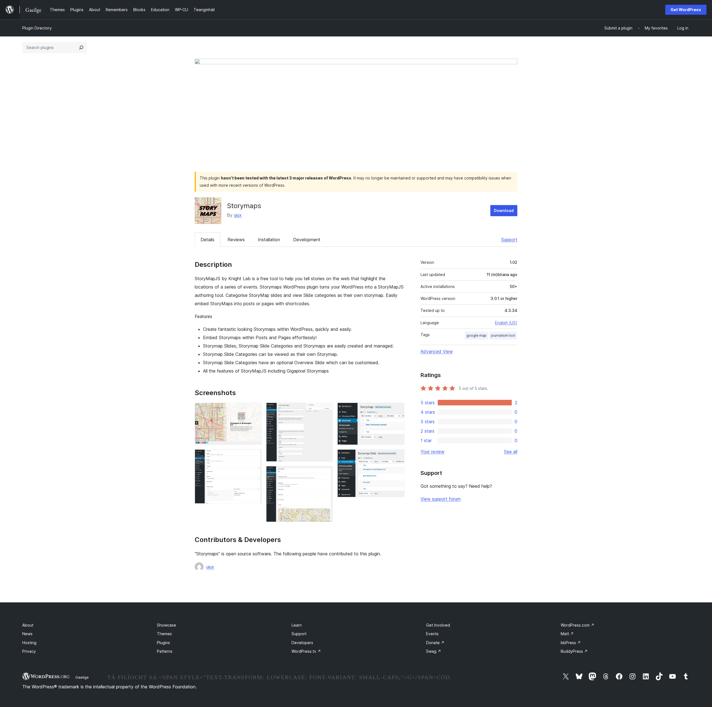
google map (476, 335)
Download (504, 210)
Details (207, 239)
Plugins (163, 642)
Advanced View (437, 351)
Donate (435, 642)
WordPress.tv (306, 651)
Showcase (166, 625)
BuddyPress (574, 651)
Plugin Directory (37, 28)
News (27, 633)
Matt (567, 633)
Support (509, 239)
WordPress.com (577, 625)
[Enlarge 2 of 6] (254, 457)
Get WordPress (686, 9)
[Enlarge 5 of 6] (397, 410)
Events (432, 633)
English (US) (506, 322)
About (27, 625)
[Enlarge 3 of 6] (325, 410)
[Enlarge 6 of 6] (397, 457)
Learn (296, 625)
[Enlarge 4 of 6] (325, 473)
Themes (164, 633)
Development (306, 239)
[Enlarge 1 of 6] (254, 410)
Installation (269, 239)
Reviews (236, 239)
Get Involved (438, 625)
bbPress (571, 642)
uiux (238, 215)
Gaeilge (82, 677)
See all (510, 451)
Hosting (29, 642)
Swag (433, 651)
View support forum (441, 499)
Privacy (29, 651)
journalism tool (503, 335)
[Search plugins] (81, 47)
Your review (432, 451)
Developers (302, 642)
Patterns (164, 651)
